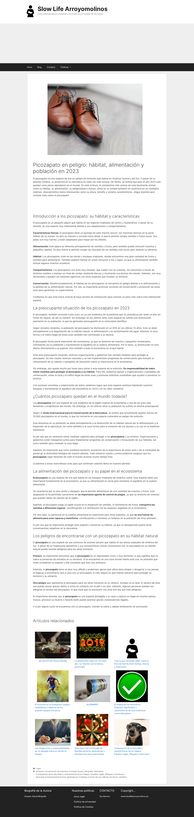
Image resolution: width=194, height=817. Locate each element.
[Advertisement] (97, 43)
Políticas (64, 67)
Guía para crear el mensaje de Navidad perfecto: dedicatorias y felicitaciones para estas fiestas (90, 751)
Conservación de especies (56, 771)
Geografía (88, 771)
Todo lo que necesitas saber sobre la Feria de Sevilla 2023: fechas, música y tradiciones (131, 664)
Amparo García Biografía (35, 796)
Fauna (80, 771)
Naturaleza (98, 771)
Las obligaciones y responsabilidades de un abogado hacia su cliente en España (52, 751)
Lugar (38, 768)
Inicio (29, 67)
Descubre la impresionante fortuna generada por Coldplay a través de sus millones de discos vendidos (81, 777)
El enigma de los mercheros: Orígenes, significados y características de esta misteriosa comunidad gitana (129, 709)
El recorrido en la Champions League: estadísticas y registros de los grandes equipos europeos (52, 707)
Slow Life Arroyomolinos (73, 8)
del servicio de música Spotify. (53, 661)
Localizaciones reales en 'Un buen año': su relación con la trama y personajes (90, 664)
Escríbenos (105, 796)
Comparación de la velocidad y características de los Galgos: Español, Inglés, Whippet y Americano (131, 751)
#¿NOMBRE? (92, 704)
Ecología (73, 771)
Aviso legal (79, 796)
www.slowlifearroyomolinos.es (134, 796)
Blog (39, 67)
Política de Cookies (83, 806)
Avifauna (39, 771)
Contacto (51, 67)
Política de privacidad (85, 801)
